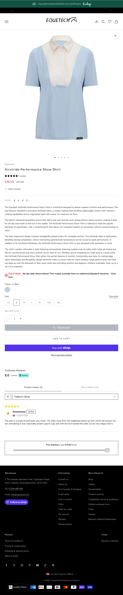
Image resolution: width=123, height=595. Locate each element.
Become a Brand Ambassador (102, 519)
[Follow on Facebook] (6, 565)
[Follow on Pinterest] (29, 565)
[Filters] (8, 397)
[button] (11, 176)
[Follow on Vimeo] (53, 565)
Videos (91, 484)
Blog (90, 479)
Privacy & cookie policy (15, 546)
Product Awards (96, 494)
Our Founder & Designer (69, 489)
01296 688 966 (16, 488)
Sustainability (94, 489)
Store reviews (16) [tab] (89, 387)
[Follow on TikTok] (45, 565)
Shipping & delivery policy (17, 551)
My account (63, 514)
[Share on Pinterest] (23, 200)
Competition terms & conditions (103, 499)
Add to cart (61, 338)
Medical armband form (99, 504)
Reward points (65, 524)
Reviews (62, 519)
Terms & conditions (14, 540)
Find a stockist (65, 499)
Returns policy (11, 556)
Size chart (113, 296)
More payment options (61, 355)
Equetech (10, 164)
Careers (92, 514)
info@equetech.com (20, 494)
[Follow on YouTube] (37, 565)
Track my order (65, 509)
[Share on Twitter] (18, 200)
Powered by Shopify (70, 580)
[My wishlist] (110, 21)
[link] (61, 4)
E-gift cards (63, 494)
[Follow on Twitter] (14, 565)
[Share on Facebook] (14, 200)
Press (91, 509)
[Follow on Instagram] (21, 565)
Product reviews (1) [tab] (33, 387)
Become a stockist (109, 540)
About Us (62, 484)
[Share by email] (27, 200)
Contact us (63, 479)
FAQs (61, 504)
